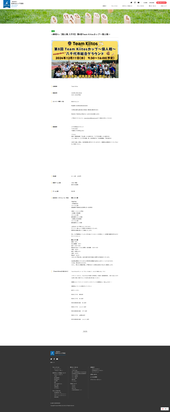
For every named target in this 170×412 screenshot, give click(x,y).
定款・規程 (56, 385)
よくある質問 (93, 377)
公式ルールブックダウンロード (60, 395)
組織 (55, 382)
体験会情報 (151, 2)
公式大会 (73, 385)
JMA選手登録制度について (77, 389)
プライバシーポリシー (95, 379)
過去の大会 (74, 388)
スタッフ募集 (74, 378)
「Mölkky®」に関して (58, 370)
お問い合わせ (93, 374)
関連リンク (52, 362)
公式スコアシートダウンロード (60, 394)
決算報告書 (56, 386)
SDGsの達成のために (58, 383)
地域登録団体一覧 (57, 392)
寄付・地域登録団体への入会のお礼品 (79, 372)
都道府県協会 (56, 379)
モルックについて (57, 368)
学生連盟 (56, 380)
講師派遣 (73, 379)
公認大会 (73, 386)
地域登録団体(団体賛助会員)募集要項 (79, 373)
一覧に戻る (85, 331)
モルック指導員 (75, 375)
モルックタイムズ (95, 372)
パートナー (74, 368)
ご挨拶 (55, 376)
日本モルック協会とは (58, 374)
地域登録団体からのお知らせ (97, 370)
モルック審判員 (75, 376)
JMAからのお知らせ (96, 368)
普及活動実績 (56, 377)
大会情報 (145, 2)
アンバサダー (56, 388)
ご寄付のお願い (75, 370)
